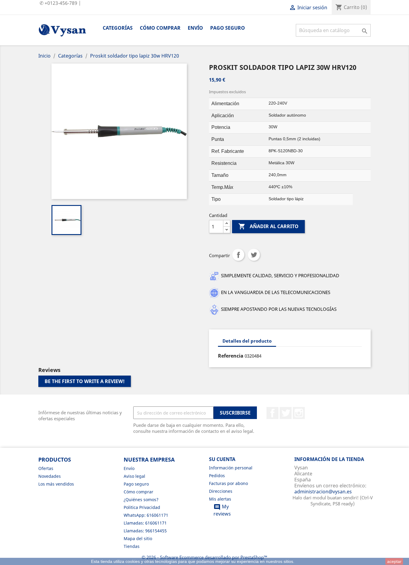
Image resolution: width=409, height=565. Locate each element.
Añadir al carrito (268, 226)
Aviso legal (134, 476)
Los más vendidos (56, 484)
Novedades (49, 476)
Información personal (230, 468)
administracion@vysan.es (323, 491)
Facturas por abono (228, 483)
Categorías (118, 28)
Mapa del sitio (138, 538)
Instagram (299, 413)
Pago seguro (227, 28)
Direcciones (220, 491)
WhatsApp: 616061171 (146, 515)
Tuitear (254, 255)
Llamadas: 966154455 (145, 531)
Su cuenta (222, 459)
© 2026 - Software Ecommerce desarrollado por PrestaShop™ (204, 557)
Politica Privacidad (142, 507)
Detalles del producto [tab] (247, 341)
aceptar (394, 561)
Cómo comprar (160, 28)
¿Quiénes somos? (141, 499)
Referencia (230, 356)
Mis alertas (220, 499)
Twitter (286, 413)
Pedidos (217, 475)
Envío (195, 28)
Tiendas (132, 546)
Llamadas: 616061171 (145, 523)
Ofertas (45, 468)
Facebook (272, 413)
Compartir (238, 255)
